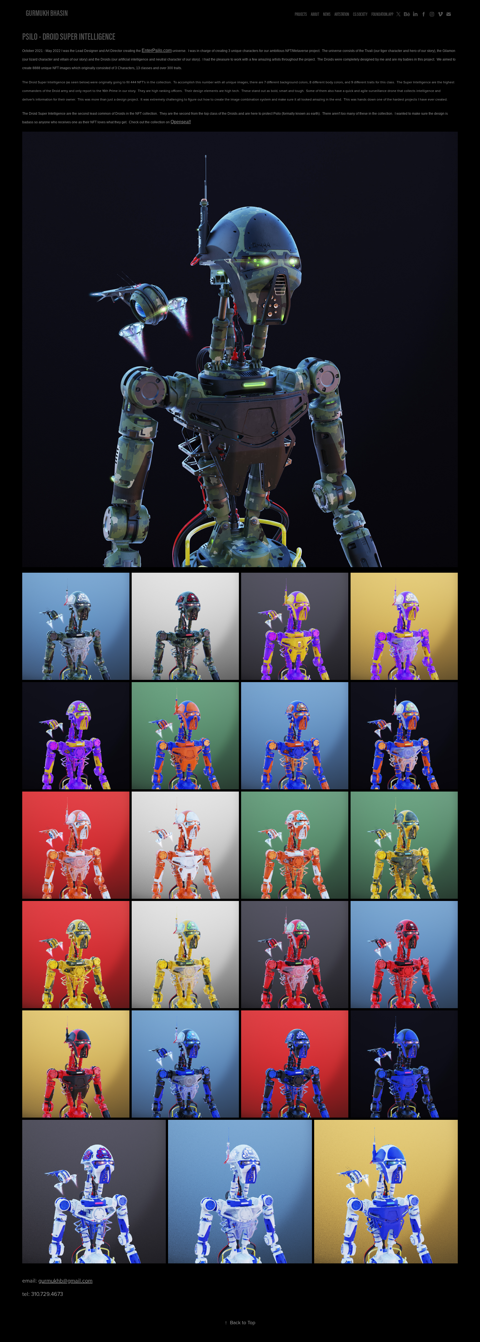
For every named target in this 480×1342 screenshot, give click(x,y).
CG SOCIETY (360, 14)
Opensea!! (181, 121)
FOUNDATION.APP (382, 14)
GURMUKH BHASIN (47, 13)
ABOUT (315, 14)
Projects (301, 14)
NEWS (327, 14)
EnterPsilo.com (157, 50)
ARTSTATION (341, 14)
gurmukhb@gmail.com (65, 1280)
